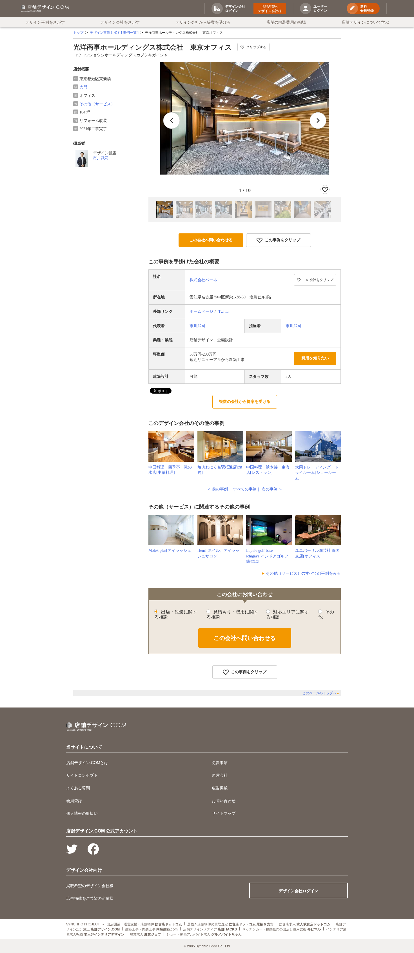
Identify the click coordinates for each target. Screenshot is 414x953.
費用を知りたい (315, 358)
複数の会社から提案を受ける (244, 401)
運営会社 (220, 775)
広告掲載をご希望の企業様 (89, 898)
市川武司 (101, 158)
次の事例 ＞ (272, 489)
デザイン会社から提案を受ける (203, 22)
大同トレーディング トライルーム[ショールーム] (317, 472)
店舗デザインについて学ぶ (365, 22)
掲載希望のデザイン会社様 (270, 8)
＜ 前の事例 (217, 489)
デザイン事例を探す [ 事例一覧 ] (114, 33)
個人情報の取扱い (82, 813)
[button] (318, 120)
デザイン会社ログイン (298, 890)
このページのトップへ (321, 693)
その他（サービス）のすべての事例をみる (303, 573)
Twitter (224, 311)
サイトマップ (223, 813)
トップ (78, 33)
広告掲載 (220, 788)
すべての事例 (245, 489)
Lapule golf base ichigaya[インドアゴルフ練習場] (267, 556)
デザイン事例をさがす (45, 22)
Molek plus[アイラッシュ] (170, 550)
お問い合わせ (223, 800)
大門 (83, 87)
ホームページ (201, 311)
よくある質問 (78, 788)
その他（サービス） (97, 104)
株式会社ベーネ (203, 280)
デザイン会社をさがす (120, 22)
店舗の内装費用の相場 (286, 22)
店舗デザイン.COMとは (87, 762)
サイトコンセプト (82, 775)
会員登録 (74, 800)
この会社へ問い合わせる (211, 240)
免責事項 (220, 762)
